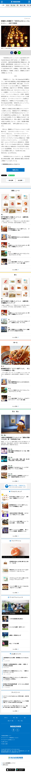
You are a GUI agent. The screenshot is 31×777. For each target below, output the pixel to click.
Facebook (13, 730)
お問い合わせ (5, 741)
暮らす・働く (23, 5)
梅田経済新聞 (15, 2)
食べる (7, 5)
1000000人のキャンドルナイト (11, 164)
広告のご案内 (5, 743)
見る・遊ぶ (13, 5)
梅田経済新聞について (6, 735)
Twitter (17, 730)
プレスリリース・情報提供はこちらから (10, 737)
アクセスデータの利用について (8, 739)
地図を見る (15, 170)
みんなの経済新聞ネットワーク (15, 758)
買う (18, 5)
